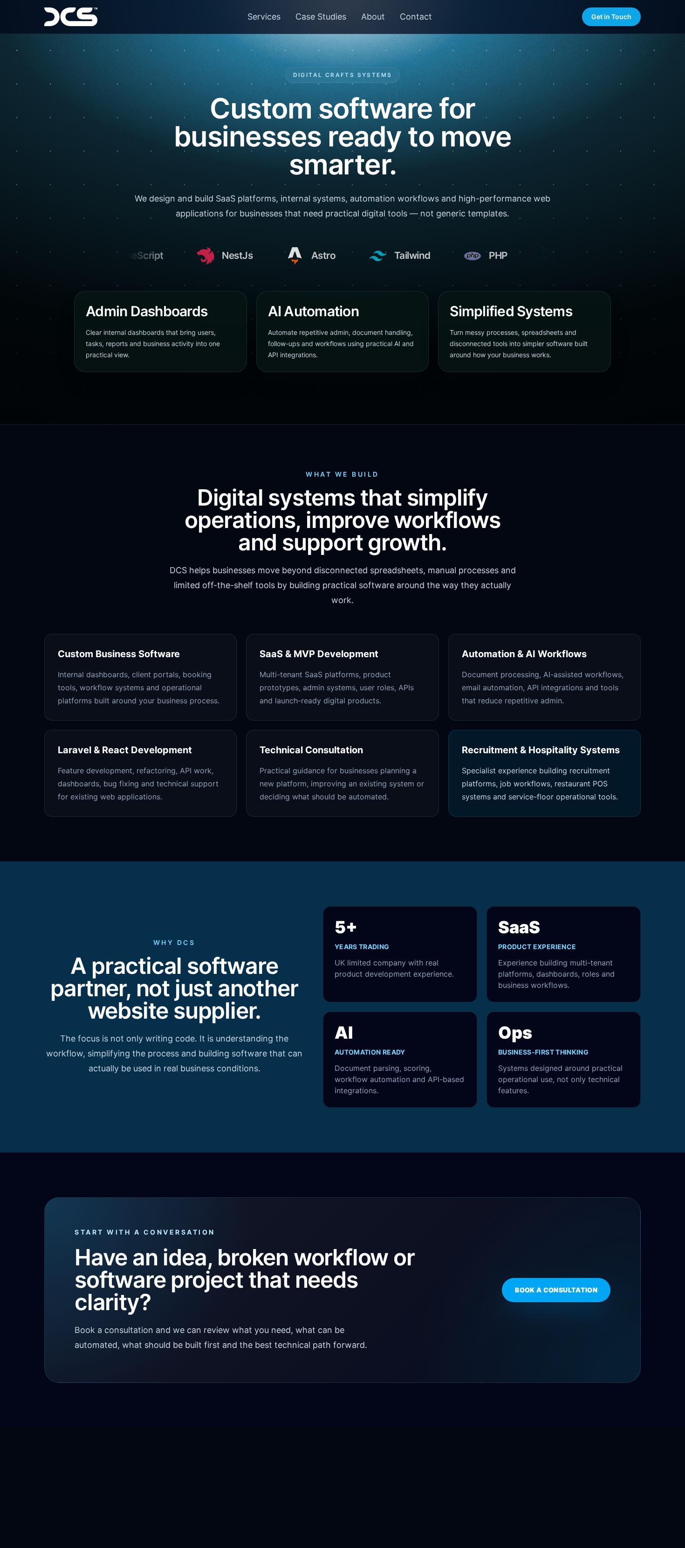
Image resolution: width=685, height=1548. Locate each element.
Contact (416, 16)
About (373, 16)
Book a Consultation (556, 1290)
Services (264, 16)
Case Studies (320, 16)
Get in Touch (611, 17)
